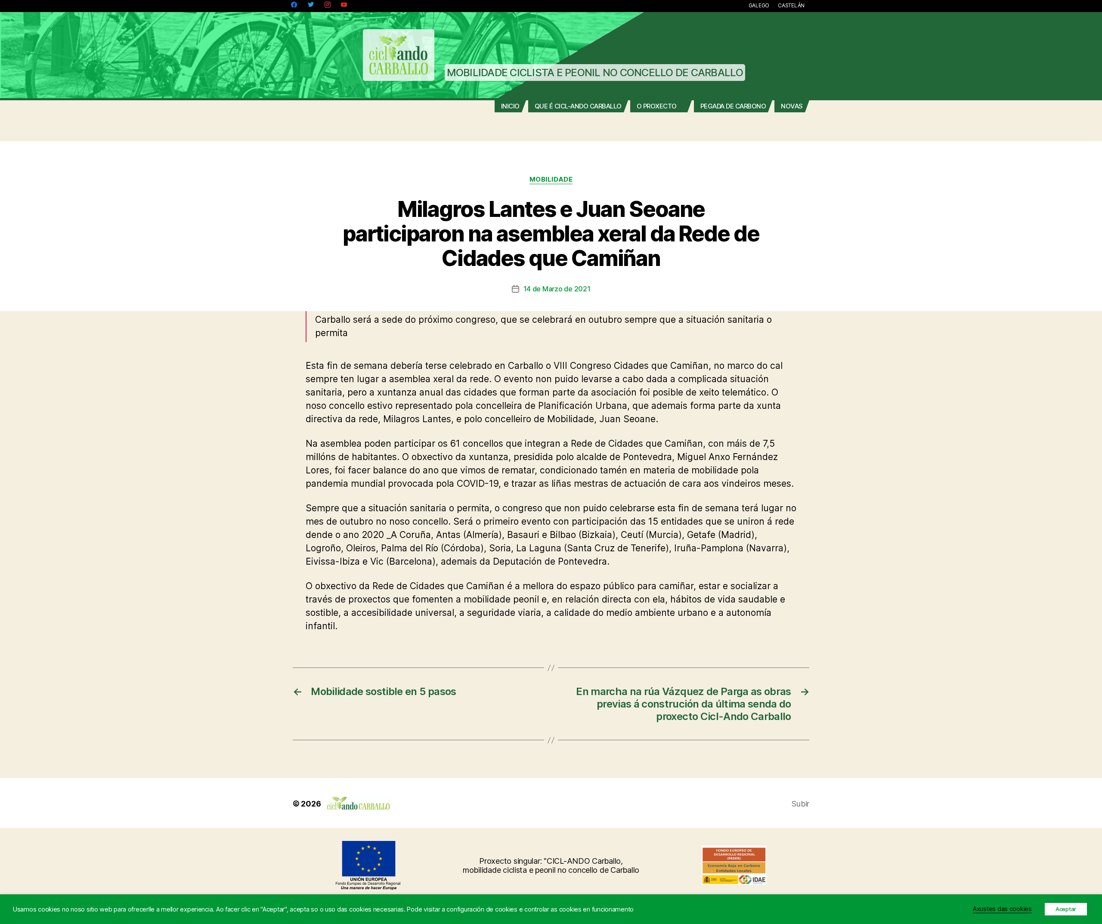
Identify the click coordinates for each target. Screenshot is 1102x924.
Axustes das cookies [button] (1002, 909)
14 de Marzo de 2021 (557, 288)
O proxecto (657, 106)
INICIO (510, 106)
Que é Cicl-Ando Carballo (578, 106)
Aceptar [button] (1066, 908)
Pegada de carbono (733, 106)
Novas (792, 106)
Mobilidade (551, 179)
